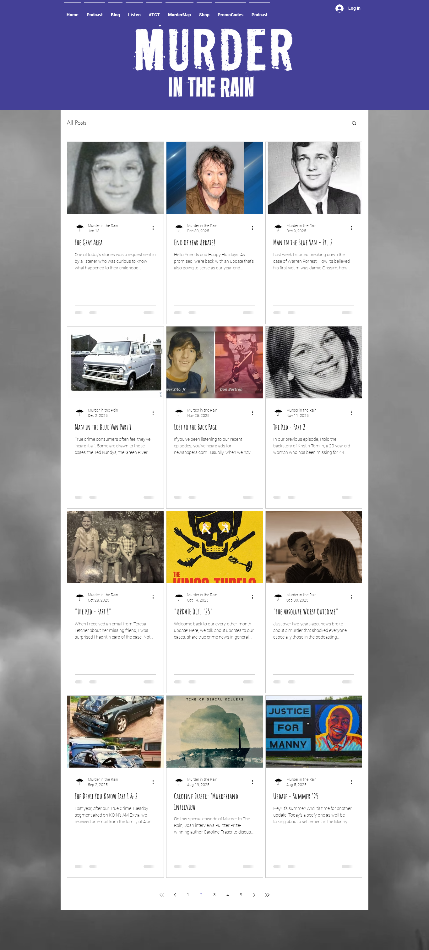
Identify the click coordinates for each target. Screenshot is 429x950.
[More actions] (155, 228)
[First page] (161, 894)
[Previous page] (175, 894)
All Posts (76, 122)
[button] (354, 123)
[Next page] (254, 894)
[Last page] (267, 894)
